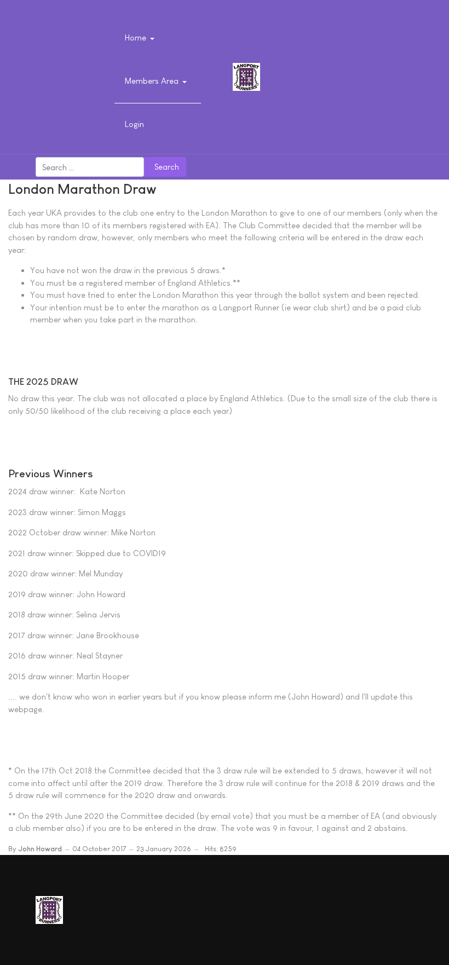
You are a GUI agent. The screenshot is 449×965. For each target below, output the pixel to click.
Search (166, 166)
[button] (141, 38)
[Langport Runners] (246, 76)
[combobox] (90, 167)
